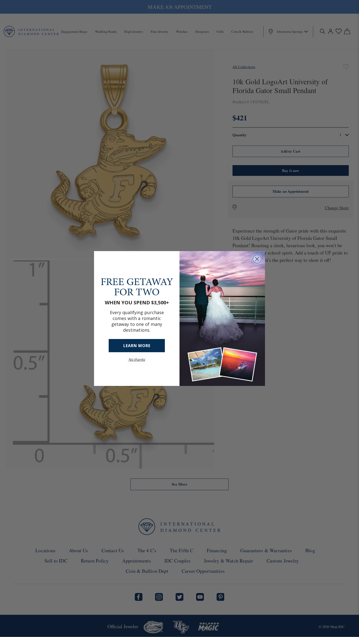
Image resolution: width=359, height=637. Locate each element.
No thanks (136, 359)
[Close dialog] (257, 259)
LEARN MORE (136, 345)
